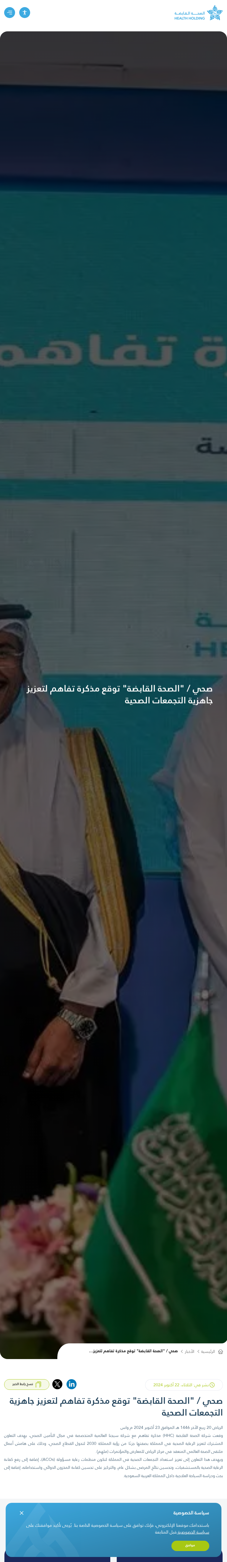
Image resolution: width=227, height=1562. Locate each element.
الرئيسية (208, 1351)
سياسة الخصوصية (193, 1532)
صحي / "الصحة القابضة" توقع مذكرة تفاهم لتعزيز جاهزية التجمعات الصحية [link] (135, 1351)
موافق (190, 1545)
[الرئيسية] (199, 12)
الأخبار (189, 1351)
